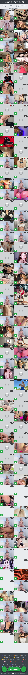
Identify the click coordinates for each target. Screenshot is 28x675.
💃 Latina (16, 655)
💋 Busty (12, 661)
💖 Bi (23, 661)
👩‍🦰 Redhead (18, 659)
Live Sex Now (14, 669)
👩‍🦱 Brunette (11, 659)
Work (13, 673)
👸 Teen (22, 657)
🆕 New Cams (5, 664)
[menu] (4, 669)
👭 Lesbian (18, 661)
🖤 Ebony (10, 655)
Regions (9, 673)
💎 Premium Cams (6, 666)
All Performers (21, 673)
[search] (23, 669)
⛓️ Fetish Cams (16, 666)
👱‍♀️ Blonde (4, 659)
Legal (26, 673)
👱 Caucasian (23, 655)
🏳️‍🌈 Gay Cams (14, 664)
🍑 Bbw (24, 659)
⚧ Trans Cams (22, 664)
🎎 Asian (4, 655)
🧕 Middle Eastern (8, 657)
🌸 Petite (6, 661)
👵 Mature (16, 657)
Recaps (16, 673)
